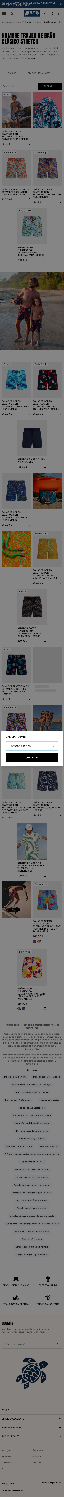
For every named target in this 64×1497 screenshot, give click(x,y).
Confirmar (32, 757)
